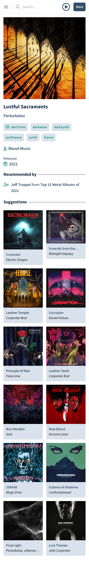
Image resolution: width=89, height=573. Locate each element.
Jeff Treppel (21, 184)
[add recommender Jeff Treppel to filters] (5, 185)
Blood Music (19, 149)
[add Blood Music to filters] (5, 149)
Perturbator (14, 116)
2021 (13, 164)
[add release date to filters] (5, 164)
